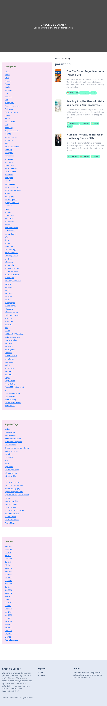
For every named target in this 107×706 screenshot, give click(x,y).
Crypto (7, 378)
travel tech (8, 371)
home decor (9, 159)
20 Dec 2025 (72, 123)
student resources (11, 271)
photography (9, 196)
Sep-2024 (8, 581)
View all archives (11, 640)
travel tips (8, 343)
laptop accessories (11, 253)
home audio (9, 162)
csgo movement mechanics (15, 485)
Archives (41, 675)
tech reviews (9, 221)
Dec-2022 (8, 584)
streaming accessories (13, 281)
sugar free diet (10, 432)
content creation (11, 340)
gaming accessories (12, 203)
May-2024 (8, 571)
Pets (6, 93)
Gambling (8, 150)
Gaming (7, 87)
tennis (7, 463)
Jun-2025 (8, 637)
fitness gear (9, 321)
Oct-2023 (8, 562)
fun (93, 93)
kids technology (10, 249)
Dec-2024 (8, 621)
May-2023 (8, 546)
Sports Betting (10, 384)
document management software (17, 448)
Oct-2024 (8, 587)
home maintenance (12, 513)
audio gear (9, 296)
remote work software (13, 438)
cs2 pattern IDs (10, 476)
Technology (9, 109)
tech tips (8, 224)
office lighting (9, 349)
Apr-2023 (8, 596)
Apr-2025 (8, 627)
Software (8, 81)
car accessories (10, 171)
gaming (7, 243)
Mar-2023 (8, 609)
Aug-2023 (8, 568)
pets (6, 460)
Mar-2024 (8, 615)
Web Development (11, 112)
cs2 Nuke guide (10, 517)
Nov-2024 (8, 549)
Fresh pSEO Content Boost (14, 387)
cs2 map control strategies (14, 510)
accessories (9, 206)
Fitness (7, 84)
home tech (8, 374)
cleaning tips (9, 215)
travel (7, 290)
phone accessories (11, 168)
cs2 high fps (9, 457)
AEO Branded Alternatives (14, 334)
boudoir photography (12, 488)
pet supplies (9, 153)
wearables (8, 181)
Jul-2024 (8, 606)
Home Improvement (12, 106)
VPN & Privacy (10, 406)
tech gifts (8, 284)
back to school (10, 231)
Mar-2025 (8, 631)
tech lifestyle (9, 368)
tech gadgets (9, 156)
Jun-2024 (8, 552)
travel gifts (8, 293)
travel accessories (11, 228)
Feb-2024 (8, 577)
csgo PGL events (11, 504)
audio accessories (11, 187)
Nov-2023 (8, 559)
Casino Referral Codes (13, 403)
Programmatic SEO (12, 131)
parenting (84, 93)
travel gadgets (10, 184)
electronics (9, 346)
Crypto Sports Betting (12, 393)
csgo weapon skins (11, 501)
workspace (9, 287)
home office (9, 175)
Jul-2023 (8, 599)
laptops (7, 193)
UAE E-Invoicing (10, 399)
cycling (7, 498)
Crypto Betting (10, 396)
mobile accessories (12, 268)
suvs (6, 479)
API (6, 390)
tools (6, 328)
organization (9, 362)
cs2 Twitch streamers (12, 482)
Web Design (9, 128)
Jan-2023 (8, 556)
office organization (11, 256)
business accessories (12, 337)
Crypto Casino (10, 381)
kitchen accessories (12, 315)
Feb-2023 (8, 565)
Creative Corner (53, 24)
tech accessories (11, 137)
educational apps (11, 473)
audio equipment (11, 199)
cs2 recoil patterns (11, 507)
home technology (11, 356)
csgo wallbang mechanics (14, 492)
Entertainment (10, 121)
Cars (6, 100)
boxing (7, 429)
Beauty (7, 118)
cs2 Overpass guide (12, 470)
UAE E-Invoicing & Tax (13, 190)
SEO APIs (8, 134)
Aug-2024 (8, 593)
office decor (9, 262)
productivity (9, 218)
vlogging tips (9, 165)
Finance (7, 115)
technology (9, 140)
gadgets (8, 212)
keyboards (8, 353)
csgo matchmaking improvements (17, 495)
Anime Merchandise (12, 146)
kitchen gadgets (10, 306)
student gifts (9, 278)
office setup (9, 309)
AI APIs (7, 331)
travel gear (9, 178)
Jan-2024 (8, 602)
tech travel (8, 324)
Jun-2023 (8, 618)
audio (7, 299)
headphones (9, 359)
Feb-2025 (8, 624)
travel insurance (10, 435)
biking (7, 143)
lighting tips (9, 246)
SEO (6, 125)
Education (8, 96)
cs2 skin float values (12, 520)
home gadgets (10, 303)
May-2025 (8, 634)
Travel (7, 78)
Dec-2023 (8, 590)
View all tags (10, 523)
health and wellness (12, 274)
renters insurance (11, 451)
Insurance (8, 90)
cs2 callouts (9, 454)
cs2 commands (10, 445)
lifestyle (7, 209)
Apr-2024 (8, 612)
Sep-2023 (8, 574)
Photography (9, 103)
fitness (7, 240)
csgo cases (9, 467)
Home (57, 58)
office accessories (11, 312)
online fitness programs (13, 442)
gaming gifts (9, 265)
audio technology (11, 234)
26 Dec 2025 (72, 93)
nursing (95, 156)
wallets (7, 365)
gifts (6, 237)
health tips (8, 259)
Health (7, 75)
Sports (7, 71)
